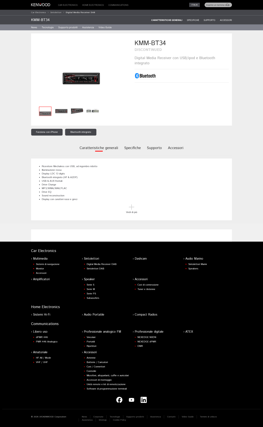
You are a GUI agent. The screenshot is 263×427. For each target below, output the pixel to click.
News (34, 27)
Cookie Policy (119, 420)
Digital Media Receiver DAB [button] (80, 12)
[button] (81, 72)
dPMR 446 (42, 337)
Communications (118, 5)
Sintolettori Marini (197, 264)
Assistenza (155, 416)
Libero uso (40, 332)
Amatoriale (40, 352)
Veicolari (91, 337)
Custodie (91, 371)
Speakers (193, 268)
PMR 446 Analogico (47, 341)
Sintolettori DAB (95, 268)
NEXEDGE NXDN (146, 337)
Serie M (91, 289)
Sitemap (103, 420)
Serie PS (91, 293)
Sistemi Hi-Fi (41, 315)
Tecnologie (48, 27)
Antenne (91, 358)
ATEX (189, 332)
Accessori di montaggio (99, 380)
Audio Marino (194, 259)
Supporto (209, 20)
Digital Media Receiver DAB (102, 264)
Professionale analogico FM (102, 332)
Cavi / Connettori (96, 366)
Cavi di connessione (148, 285)
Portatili (91, 341)
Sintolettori (55, 12)
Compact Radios (146, 315)
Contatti (171, 416)
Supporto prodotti (135, 416)
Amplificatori (41, 279)
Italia (194, 4)
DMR (140, 346)
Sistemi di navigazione (48, 264)
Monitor (40, 268)
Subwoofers (93, 298)
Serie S (90, 285)
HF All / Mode (43, 358)
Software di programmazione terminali (107, 389)
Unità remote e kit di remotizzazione (106, 384)
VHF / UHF (42, 362)
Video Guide (188, 416)
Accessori (226, 20)
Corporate (98, 416)
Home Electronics (93, 5)
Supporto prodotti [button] (68, 27)
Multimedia (40, 259)
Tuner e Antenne (146, 289)
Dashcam (141, 259)
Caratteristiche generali (166, 20)
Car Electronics (68, 5)
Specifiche (193, 20)
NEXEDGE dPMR (146, 341)
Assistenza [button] (88, 27)
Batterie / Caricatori (97, 362)
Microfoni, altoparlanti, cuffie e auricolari (108, 375)
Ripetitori (91, 346)
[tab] (99, 150)
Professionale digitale (149, 332)
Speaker (89, 279)
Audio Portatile (94, 315)
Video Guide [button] (105, 27)
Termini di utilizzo (208, 416)
